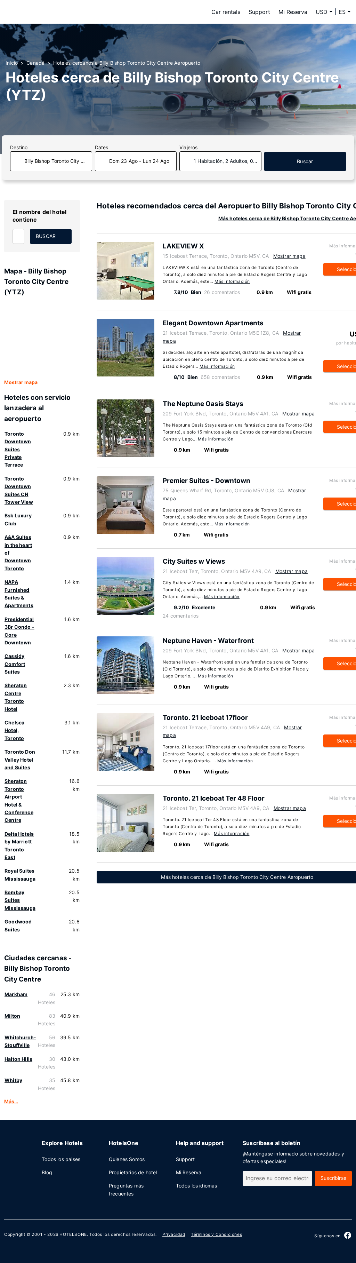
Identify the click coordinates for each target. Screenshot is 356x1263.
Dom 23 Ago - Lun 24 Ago (139, 161)
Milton (12, 1016)
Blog (47, 1172)
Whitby (13, 1080)
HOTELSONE (73, 1234)
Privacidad (173, 1234)
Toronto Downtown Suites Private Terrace (18, 449)
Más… (11, 1101)
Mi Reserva (292, 11)
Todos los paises (61, 1159)
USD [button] (321, 11)
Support (259, 11)
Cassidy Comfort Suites (15, 664)
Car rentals (225, 11)
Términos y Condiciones (216, 1234)
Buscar (305, 161)
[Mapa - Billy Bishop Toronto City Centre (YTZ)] (42, 338)
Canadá (35, 63)
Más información (232, 281)
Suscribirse (333, 1178)
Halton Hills (18, 1059)
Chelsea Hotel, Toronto (14, 730)
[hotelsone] (49, 12)
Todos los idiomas (196, 1186)
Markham (16, 994)
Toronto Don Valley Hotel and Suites (20, 759)
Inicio (12, 63)
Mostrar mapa (21, 382)
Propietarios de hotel (133, 1172)
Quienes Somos (127, 1159)
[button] (344, 11)
